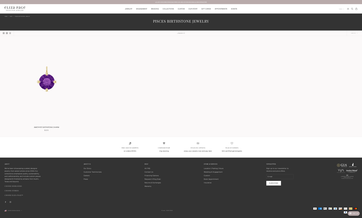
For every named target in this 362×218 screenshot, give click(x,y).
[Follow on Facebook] (5, 202)
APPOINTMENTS (221, 9)
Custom (207, 175)
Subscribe (273, 183)
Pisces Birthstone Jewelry (22, 16)
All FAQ (147, 168)
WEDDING (155, 9)
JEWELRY (128, 9)
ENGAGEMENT (141, 9)
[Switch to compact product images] (10, 33)
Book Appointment (211, 179)
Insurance (208, 183)
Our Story (87, 168)
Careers (87, 175)
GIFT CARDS (206, 9)
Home (6, 16)
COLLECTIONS (168, 9)
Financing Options (152, 175)
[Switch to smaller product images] (7, 33)
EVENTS (234, 9)
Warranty (148, 186)
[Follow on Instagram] (10, 202)
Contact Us (149, 172)
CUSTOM (181, 9)
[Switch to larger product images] (4, 33)
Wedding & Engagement (213, 172)
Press (86, 179)
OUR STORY (193, 9)
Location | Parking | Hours (213, 168)
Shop (11, 16)
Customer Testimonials (93, 172)
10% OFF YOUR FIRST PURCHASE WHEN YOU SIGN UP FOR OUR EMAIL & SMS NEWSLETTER (181, 2)
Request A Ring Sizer (153, 179)
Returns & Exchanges (153, 183)
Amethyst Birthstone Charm (46, 127)
